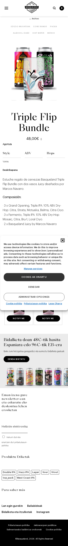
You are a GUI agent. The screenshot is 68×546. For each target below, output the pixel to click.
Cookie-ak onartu (34, 277)
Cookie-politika (53, 530)
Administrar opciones (34, 297)
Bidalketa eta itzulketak (17, 512)
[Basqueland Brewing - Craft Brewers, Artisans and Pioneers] (31, 7)
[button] (62, 240)
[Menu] (6, 8)
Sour (45, 472)
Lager (35, 472)
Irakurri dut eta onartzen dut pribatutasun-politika (14, 441)
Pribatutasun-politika (35, 304)
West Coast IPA (26, 478)
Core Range (40, 26)
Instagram (43, 512)
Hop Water (38, 33)
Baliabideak (34, 506)
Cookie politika (14, 304)
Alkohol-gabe (21, 33)
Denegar (34, 287)
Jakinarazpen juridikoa (45, 525)
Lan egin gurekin (12, 506)
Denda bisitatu (16, 359)
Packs (53, 26)
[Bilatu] (54, 8)
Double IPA (9, 472)
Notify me (18, 319)
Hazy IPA (24, 472)
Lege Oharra (55, 304)
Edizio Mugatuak (20, 26)
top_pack (8, 478)
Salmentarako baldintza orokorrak (24, 530)
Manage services (33, 268)
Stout (54, 472)
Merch (51, 33)
